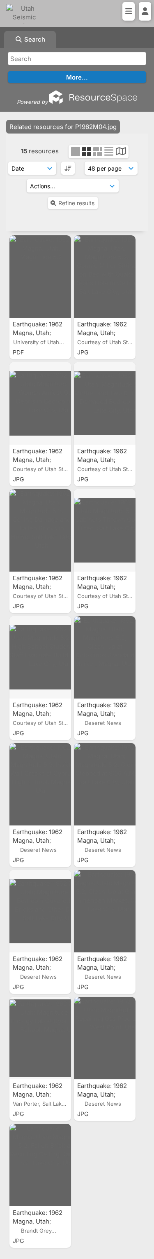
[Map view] (121, 152)
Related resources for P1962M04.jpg (63, 127)
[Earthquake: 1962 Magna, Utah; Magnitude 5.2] (40, 276)
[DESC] (68, 168)
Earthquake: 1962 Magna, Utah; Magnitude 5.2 (37, 332)
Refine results (76, 202)
